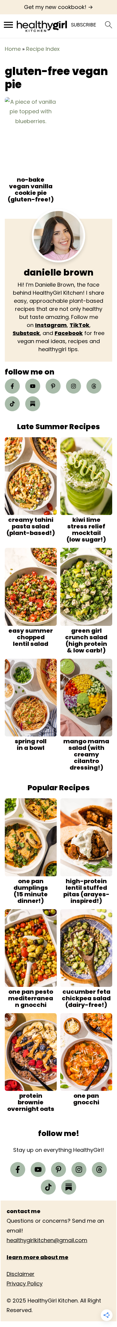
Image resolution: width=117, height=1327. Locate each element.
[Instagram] (73, 386)
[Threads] (93, 386)
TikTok (79, 325)
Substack (26, 333)
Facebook (69, 333)
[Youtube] (32, 386)
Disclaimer (20, 1274)
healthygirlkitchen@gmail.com (47, 1240)
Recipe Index (43, 49)
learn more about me (37, 1257)
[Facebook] (12, 386)
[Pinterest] (53, 386)
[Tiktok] (12, 403)
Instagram (51, 325)
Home (13, 49)
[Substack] (32, 403)
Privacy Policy (25, 1283)
